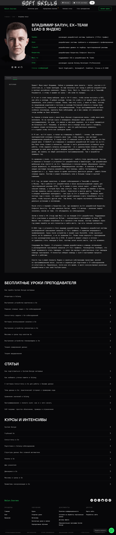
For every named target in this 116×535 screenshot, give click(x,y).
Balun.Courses (10, 9)
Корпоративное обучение (40, 524)
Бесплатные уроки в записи (41, 521)
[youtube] (95, 501)
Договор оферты (64, 520)
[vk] (99, 501)
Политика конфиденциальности (68, 511)
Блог (14, 16)
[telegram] (91, 501)
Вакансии (7, 518)
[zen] (106, 501)
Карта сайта (90, 511)
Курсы (33, 511)
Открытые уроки (37, 514)
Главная (7, 16)
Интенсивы (35, 518)
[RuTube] (109, 501)
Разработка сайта (92, 514)
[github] (102, 501)
